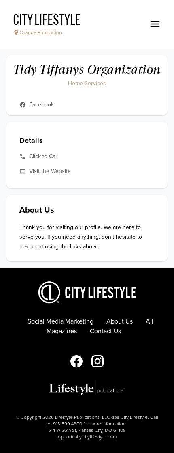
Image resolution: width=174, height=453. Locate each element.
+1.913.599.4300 (65, 424)
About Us (119, 321)
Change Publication (40, 32)
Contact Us (105, 331)
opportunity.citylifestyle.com (87, 437)
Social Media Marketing (60, 321)
